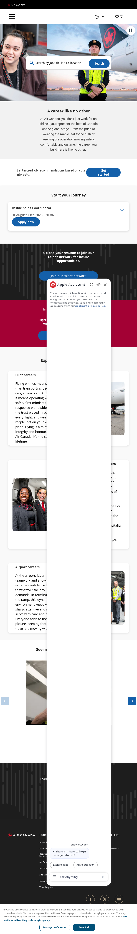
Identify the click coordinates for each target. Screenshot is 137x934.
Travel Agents (46, 887)
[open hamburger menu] (12, 16)
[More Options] (55, 877)
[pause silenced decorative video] (130, 30)
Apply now (26, 222)
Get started (103, 172)
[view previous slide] (5, 701)
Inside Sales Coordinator (31, 208)
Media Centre (46, 848)
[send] (102, 877)
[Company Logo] (16, 5)
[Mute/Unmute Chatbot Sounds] (98, 284)
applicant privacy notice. (90, 305)
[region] (68, 919)
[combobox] (57, 63)
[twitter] (104, 899)
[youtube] (119, 899)
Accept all (84, 927)
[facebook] (90, 899)
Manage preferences (54, 927)
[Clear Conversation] (91, 284)
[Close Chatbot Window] (105, 284)
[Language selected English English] (100, 16)
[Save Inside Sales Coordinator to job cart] (122, 209)
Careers (43, 880)
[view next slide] (132, 701)
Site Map (43, 874)
